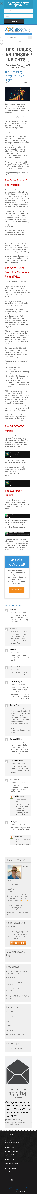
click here (24, 900)
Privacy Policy (8, 1140)
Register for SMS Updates (14, 1048)
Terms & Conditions (19, 1191)
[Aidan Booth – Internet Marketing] (17, 31)
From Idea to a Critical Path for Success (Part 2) (16, 983)
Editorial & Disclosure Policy (12, 1142)
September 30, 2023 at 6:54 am (19, 653)
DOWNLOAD (14, 21)
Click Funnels (10, 1012)
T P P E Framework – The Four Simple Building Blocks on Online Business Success (17, 997)
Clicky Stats (10, 1016)
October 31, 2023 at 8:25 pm (18, 824)
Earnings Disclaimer (9, 1147)
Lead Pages (9, 1026)
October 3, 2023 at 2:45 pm (18, 708)
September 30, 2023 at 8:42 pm (19, 670)
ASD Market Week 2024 (13, 978)
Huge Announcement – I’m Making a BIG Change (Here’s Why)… (17, 972)
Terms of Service (9, 1145)
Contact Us (7, 1172)
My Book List (10, 1030)
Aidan (6, 83)
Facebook (1, 41)
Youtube (1, 44)
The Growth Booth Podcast (15, 1035)
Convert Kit (9, 1021)
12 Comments (27, 83)
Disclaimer (7, 1138)
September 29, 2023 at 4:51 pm (19, 612)
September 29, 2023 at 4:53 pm (19, 631)
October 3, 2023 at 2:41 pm (18, 684)
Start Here (10, 909)
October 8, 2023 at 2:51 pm (18, 782)
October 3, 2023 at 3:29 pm (18, 742)
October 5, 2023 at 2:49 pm (18, 763)
